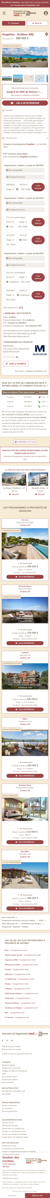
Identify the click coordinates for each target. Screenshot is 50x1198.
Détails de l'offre (25, 621)
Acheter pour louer (9, 1146)
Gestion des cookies (9, 1079)
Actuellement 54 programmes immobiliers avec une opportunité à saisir (25, 458)
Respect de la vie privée (11, 1068)
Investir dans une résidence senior (15, 1137)
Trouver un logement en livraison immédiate (19, 1151)
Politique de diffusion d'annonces (14, 1071)
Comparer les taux (17, 177)
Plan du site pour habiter (11, 1046)
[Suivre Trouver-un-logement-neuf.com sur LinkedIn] (12, 1040)
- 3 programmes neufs (17, 969)
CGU (4, 1074)
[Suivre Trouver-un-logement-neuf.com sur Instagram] (7, 1040)
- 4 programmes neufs (21, 965)
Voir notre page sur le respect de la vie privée (17, 1188)
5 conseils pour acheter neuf (13, 1149)
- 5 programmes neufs (20, 960)
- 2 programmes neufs (17, 974)
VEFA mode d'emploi (10, 1126)
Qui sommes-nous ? (9, 1077)
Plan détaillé (38, 187)
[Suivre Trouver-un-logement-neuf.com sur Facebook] (2, 1040)
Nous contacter (8, 1082)
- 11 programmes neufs (16, 950)
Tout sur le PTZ (8, 1123)
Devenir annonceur (9, 1105)
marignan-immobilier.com (36, 371)
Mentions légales (8, 1065)
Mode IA (38, 23)
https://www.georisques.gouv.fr (16, 336)
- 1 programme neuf (21, 993)
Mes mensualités (15, 170)
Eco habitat (6, 1094)
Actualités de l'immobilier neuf (13, 1091)
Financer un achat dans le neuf (14, 1131)
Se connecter (7, 1108)
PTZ (21, 308)
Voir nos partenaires (9, 1111)
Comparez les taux (26, 442)
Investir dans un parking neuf (13, 1128)
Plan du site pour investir (11, 1049)
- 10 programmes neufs (23, 955)
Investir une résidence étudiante (14, 1134)
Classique (15, 23)
